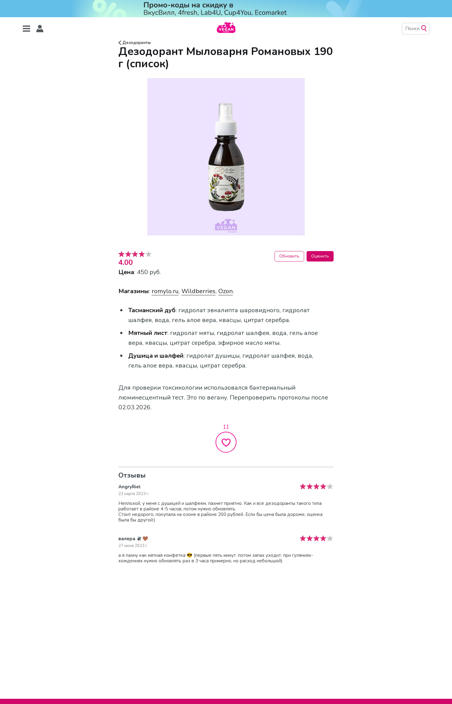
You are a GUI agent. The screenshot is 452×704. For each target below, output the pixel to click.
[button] (40, 29)
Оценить (320, 256)
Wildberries (198, 291)
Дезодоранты (136, 42)
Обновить (289, 256)
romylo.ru (165, 291)
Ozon (225, 291)
